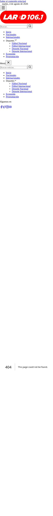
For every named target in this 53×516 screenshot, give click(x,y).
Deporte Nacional (20, 48)
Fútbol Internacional (21, 46)
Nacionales (11, 34)
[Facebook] (1, 107)
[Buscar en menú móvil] (29, 67)
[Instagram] (7, 107)
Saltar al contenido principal (13, 1)
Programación (12, 56)
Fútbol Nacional (19, 43)
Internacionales (13, 37)
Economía (10, 54)
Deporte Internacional (22, 51)
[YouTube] (10, 107)
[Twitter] (4, 107)
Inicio (8, 32)
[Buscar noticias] (30, 26)
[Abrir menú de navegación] (3, 8)
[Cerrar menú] (8, 62)
